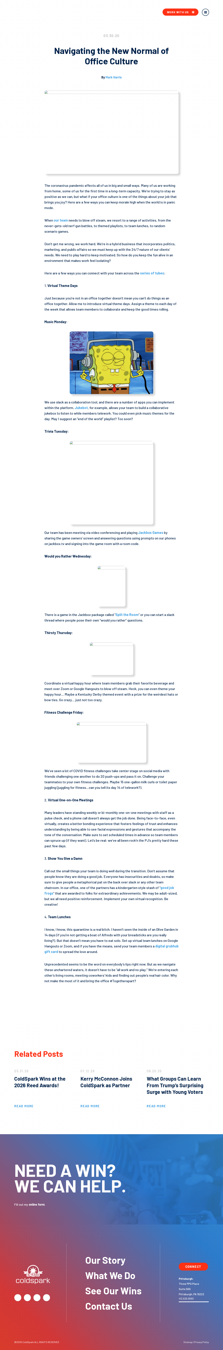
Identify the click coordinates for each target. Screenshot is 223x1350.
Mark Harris (114, 77)
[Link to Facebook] (27, 1297)
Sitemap (188, 1342)
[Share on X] (57, 994)
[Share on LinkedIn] (67, 994)
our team (60, 220)
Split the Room (127, 614)
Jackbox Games (150, 532)
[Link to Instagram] (36, 1297)
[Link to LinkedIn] (46, 1297)
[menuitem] (180, 12)
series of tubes (151, 273)
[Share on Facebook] (47, 994)
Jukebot (81, 408)
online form (37, 1204)
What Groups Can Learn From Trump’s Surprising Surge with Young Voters (175, 1085)
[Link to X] (17, 1297)
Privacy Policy (201, 1342)
